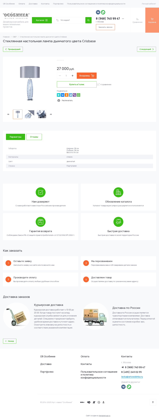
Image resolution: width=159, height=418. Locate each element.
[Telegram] (70, 95)
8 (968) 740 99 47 (108, 18)
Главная (6, 37)
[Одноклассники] (66, 95)
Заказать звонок (105, 27)
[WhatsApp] (78, 95)
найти (88, 20)
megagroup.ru (104, 415)
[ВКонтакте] (62, 95)
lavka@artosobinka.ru (132, 376)
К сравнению (106, 84)
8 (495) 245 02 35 (131, 372)
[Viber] (74, 95)
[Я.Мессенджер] (58, 95)
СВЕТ (15, 37)
